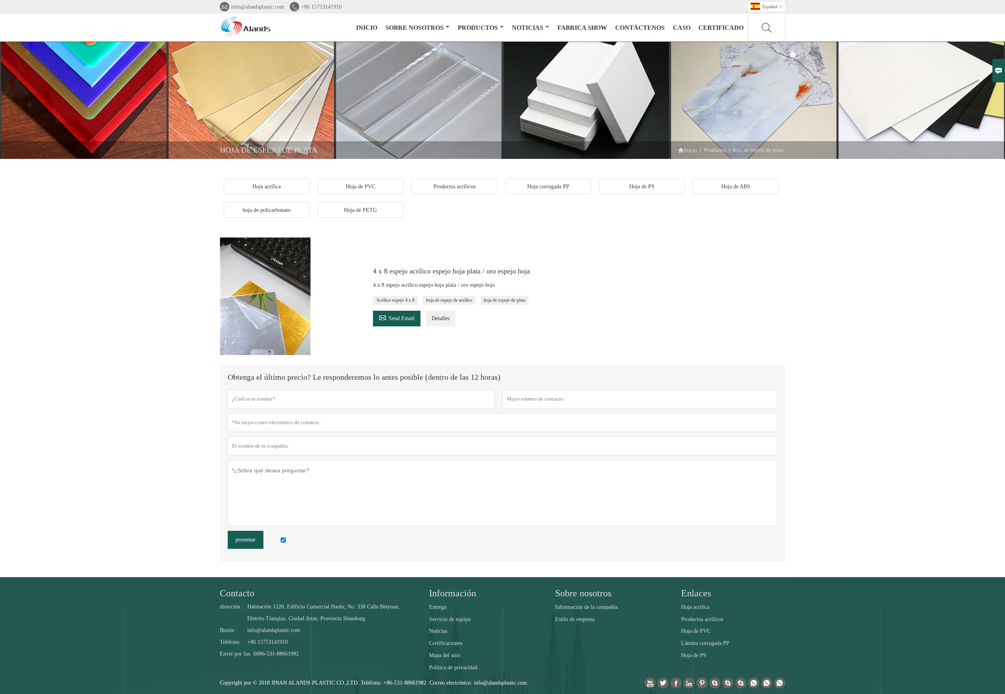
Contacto (237, 593)
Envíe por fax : (237, 654)
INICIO (366, 27)
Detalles (441, 318)
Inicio (690, 150)
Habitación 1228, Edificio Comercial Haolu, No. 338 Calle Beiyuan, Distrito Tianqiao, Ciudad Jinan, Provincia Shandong (323, 612)
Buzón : (228, 630)
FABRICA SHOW (582, 27)
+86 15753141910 (321, 7)
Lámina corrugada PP (705, 643)
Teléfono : (231, 642)
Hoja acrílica (695, 607)
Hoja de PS (693, 655)
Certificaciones (445, 643)
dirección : (231, 607)
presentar (246, 540)
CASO (682, 27)
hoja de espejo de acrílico (449, 300)
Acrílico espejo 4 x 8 (395, 300)
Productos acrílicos (702, 619)
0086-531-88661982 (276, 654)
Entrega (437, 607)
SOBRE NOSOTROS (415, 27)
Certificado (721, 27)
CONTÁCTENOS (640, 27)
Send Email (397, 317)
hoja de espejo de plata (504, 300)
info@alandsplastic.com (257, 7)
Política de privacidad (453, 667)
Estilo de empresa (574, 619)
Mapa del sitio (444, 655)
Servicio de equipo (450, 619)
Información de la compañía (586, 607)
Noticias (438, 631)
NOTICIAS (527, 27)
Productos (715, 150)
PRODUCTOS (478, 27)
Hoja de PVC (696, 631)
